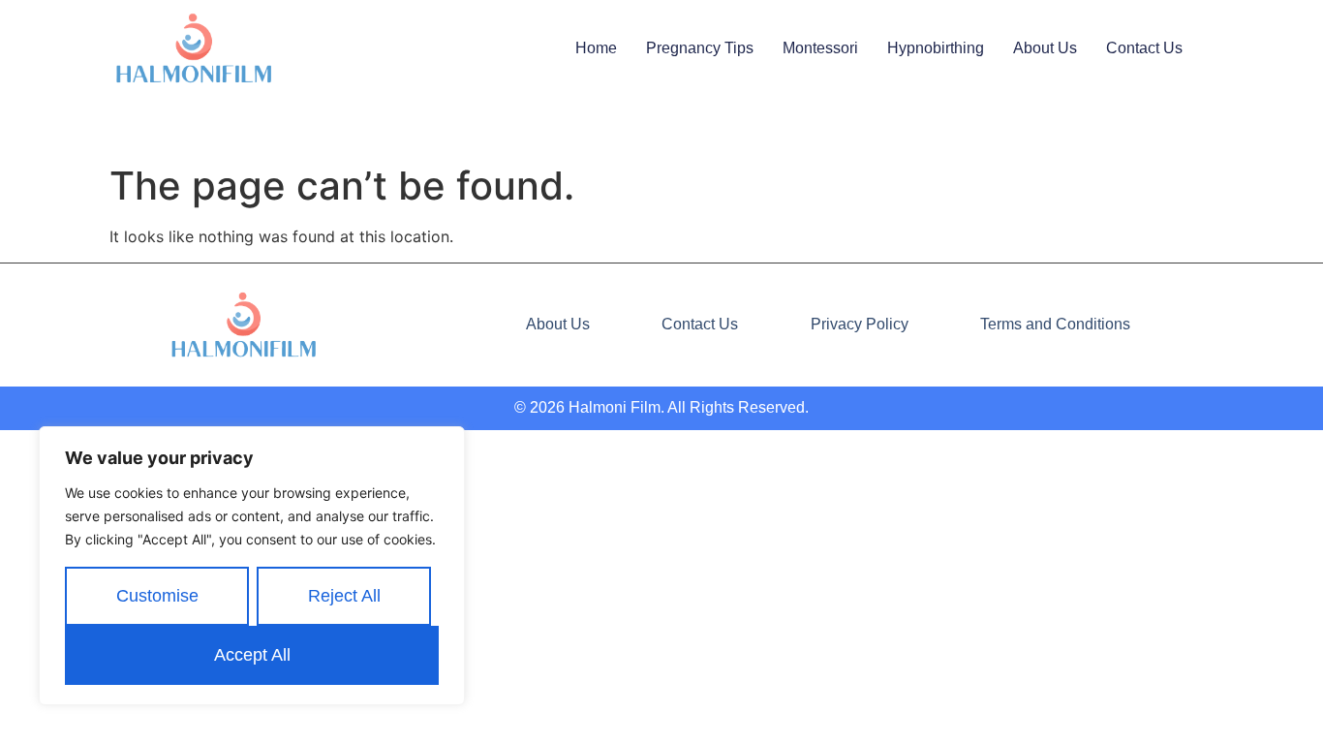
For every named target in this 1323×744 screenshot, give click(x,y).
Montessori (820, 48)
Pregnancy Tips (700, 48)
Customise (157, 595)
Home (596, 48)
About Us (1045, 48)
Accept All (252, 655)
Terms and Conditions (1055, 324)
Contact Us (1144, 48)
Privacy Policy (859, 324)
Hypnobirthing (935, 48)
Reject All (344, 595)
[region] (252, 565)
